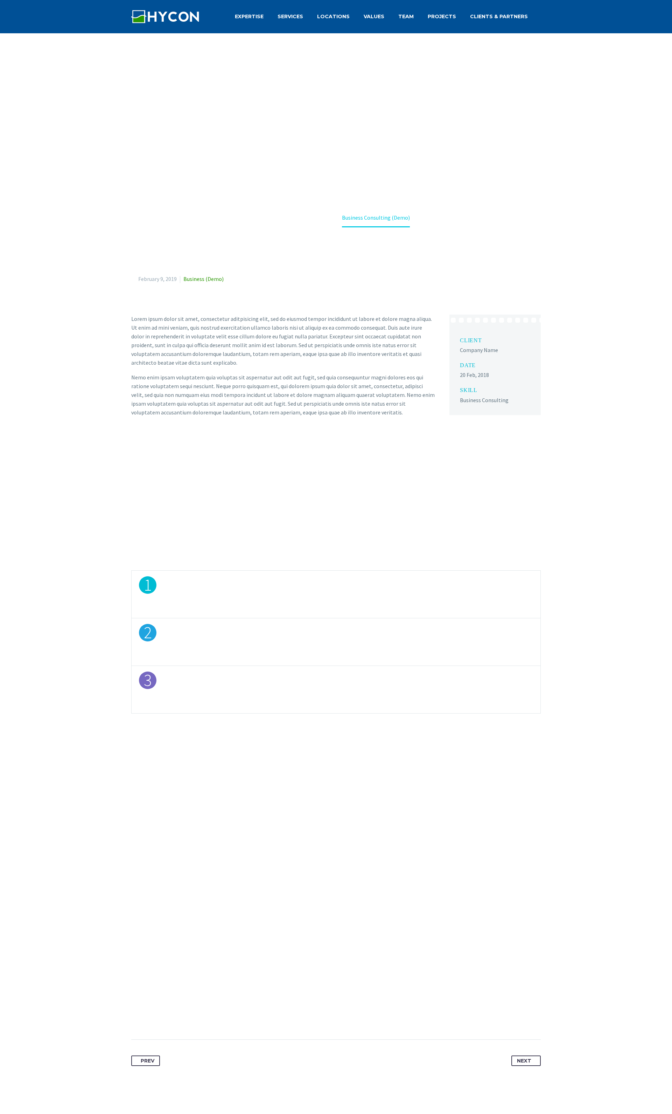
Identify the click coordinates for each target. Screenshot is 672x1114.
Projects (442, 16)
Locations (333, 16)
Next (524, 1061)
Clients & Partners (499, 16)
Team (406, 16)
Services (290, 16)
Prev (147, 1061)
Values (374, 16)
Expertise (249, 16)
